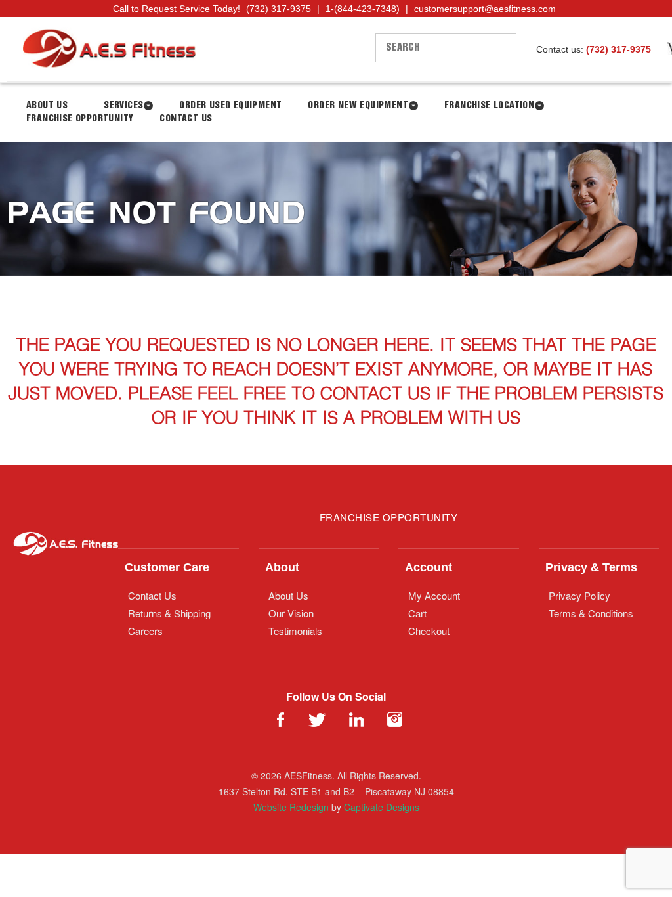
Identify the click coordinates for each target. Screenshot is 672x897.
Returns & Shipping (169, 613)
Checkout (429, 631)
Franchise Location (489, 105)
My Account (434, 595)
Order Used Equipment (230, 105)
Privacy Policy (579, 595)
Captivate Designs (381, 807)
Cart (417, 613)
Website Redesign (291, 807)
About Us (288, 595)
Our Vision (291, 613)
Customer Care (167, 567)
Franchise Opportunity (79, 118)
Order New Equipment (358, 105)
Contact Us (185, 118)
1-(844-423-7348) (363, 8)
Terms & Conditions (591, 613)
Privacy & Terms (591, 567)
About (282, 567)
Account (428, 567)
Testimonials (295, 631)
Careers (145, 631)
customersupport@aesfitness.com (485, 8)
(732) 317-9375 (278, 8)
